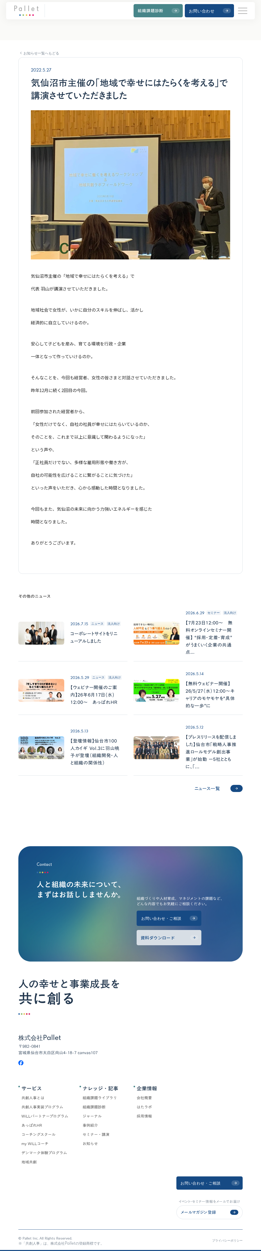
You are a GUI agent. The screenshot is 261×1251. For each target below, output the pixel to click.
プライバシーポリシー (227, 1240)
